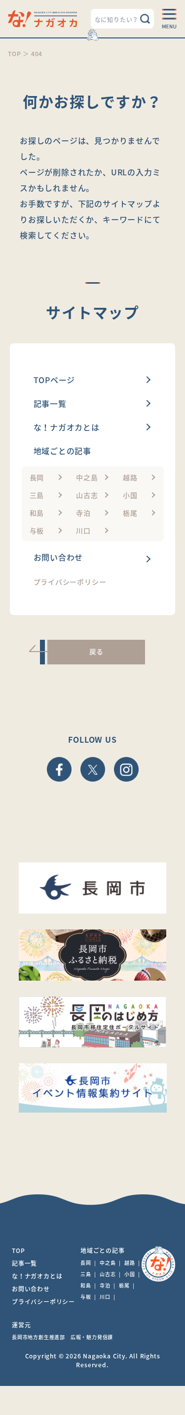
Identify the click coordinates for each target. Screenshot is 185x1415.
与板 (37, 530)
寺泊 (83, 513)
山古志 (87, 495)
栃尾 (130, 513)
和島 (37, 513)
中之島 (87, 477)
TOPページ (54, 380)
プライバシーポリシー (70, 582)
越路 (130, 477)
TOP (18, 1250)
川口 (83, 530)
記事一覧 (50, 403)
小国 (130, 495)
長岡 (37, 477)
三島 (37, 495)
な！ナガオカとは (67, 427)
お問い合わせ (58, 557)
